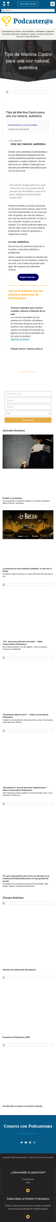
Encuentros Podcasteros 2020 (16, 1037)
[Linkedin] (4, 5)
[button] (52, 4)
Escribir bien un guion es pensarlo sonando (22, 1106)
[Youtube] (8, 2)
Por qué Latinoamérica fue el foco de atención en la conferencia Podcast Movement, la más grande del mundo (26, 878)
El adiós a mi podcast (12, 498)
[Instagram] (8, 5)
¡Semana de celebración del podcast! (19, 970)
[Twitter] (4, 2)
